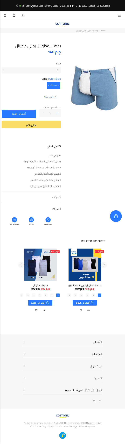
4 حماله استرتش (40, 285)
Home (103, 30)
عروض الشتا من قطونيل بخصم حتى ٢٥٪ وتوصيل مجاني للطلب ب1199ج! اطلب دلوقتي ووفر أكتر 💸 (64, 6)
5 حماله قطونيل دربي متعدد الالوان (84, 285)
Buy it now (31, 124)
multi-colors (53, 85)
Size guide (49, 97)
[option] (40, 277)
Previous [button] (21, 265)
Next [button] (104, 265)
